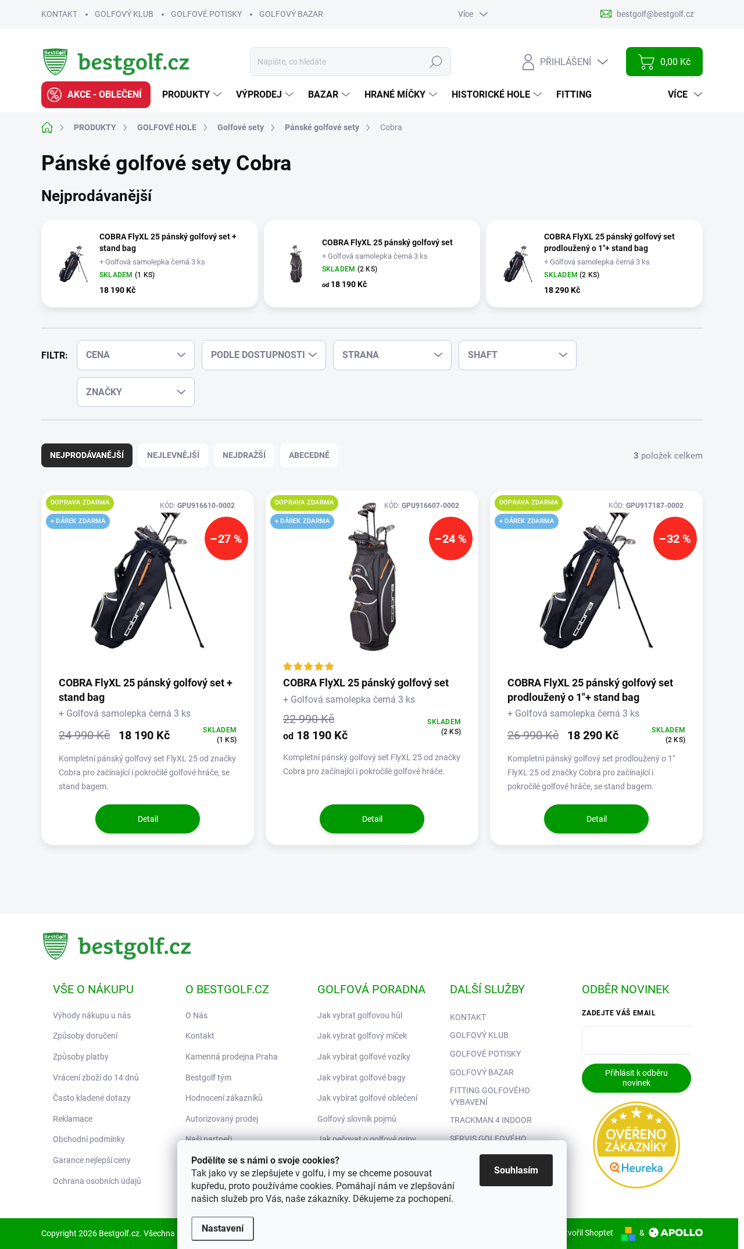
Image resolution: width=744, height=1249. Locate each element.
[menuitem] (96, 94)
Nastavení (223, 1228)
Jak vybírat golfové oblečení (367, 1098)
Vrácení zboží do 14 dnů (96, 1077)
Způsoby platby (81, 1056)
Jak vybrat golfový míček (362, 1035)
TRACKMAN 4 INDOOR (491, 1120)
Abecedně (309, 455)
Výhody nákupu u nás (92, 1015)
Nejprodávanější (87, 455)
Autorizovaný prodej (221, 1118)
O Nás (196, 1015)
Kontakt (199, 1035)
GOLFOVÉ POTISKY (206, 14)
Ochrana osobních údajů (97, 1181)
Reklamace (72, 1118)
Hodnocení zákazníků (224, 1098)
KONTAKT (59, 14)
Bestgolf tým (208, 1077)
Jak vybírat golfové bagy (361, 1077)
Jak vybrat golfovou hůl (359, 1015)
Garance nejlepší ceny (92, 1160)
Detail (148, 819)
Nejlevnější (173, 455)
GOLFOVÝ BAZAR (291, 14)
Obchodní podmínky (89, 1139)
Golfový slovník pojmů (356, 1118)
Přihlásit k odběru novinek (636, 1077)
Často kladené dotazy (92, 1098)
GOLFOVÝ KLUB (124, 14)
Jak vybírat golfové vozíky (363, 1056)
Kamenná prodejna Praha (231, 1056)
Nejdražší (244, 455)
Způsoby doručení (85, 1035)
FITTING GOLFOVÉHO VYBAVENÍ (490, 1096)
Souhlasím (516, 1170)
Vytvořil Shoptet (584, 1232)
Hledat (436, 61)
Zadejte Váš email (619, 1013)
